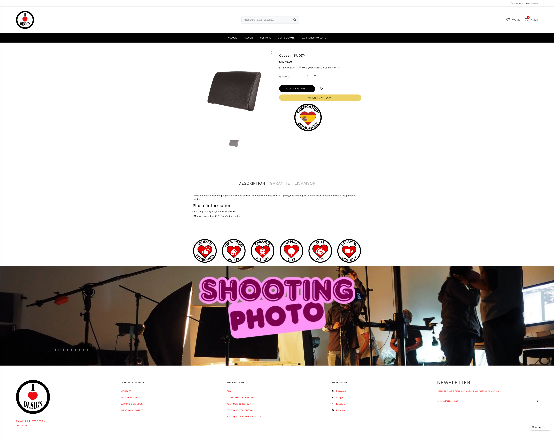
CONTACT (126, 391)
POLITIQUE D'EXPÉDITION (240, 410)
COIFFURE (265, 37)
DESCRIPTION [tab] (251, 183)
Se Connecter (517, 3)
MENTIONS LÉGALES (132, 410)
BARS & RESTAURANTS (314, 37)
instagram (341, 391)
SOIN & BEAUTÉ (286, 37)
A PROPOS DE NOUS (132, 404)
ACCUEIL (232, 37)
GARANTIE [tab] (280, 183)
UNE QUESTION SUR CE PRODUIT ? (320, 67)
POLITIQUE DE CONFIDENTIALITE (244, 416)
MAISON (248, 37)
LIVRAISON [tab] (305, 183)
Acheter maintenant (320, 98)
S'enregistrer (531, 3)
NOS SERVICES (129, 397)
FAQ (229, 391)
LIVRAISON (288, 67)
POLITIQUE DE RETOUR (239, 404)
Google (340, 397)
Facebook (341, 404)
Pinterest (341, 410)
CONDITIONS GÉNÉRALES (240, 397)
